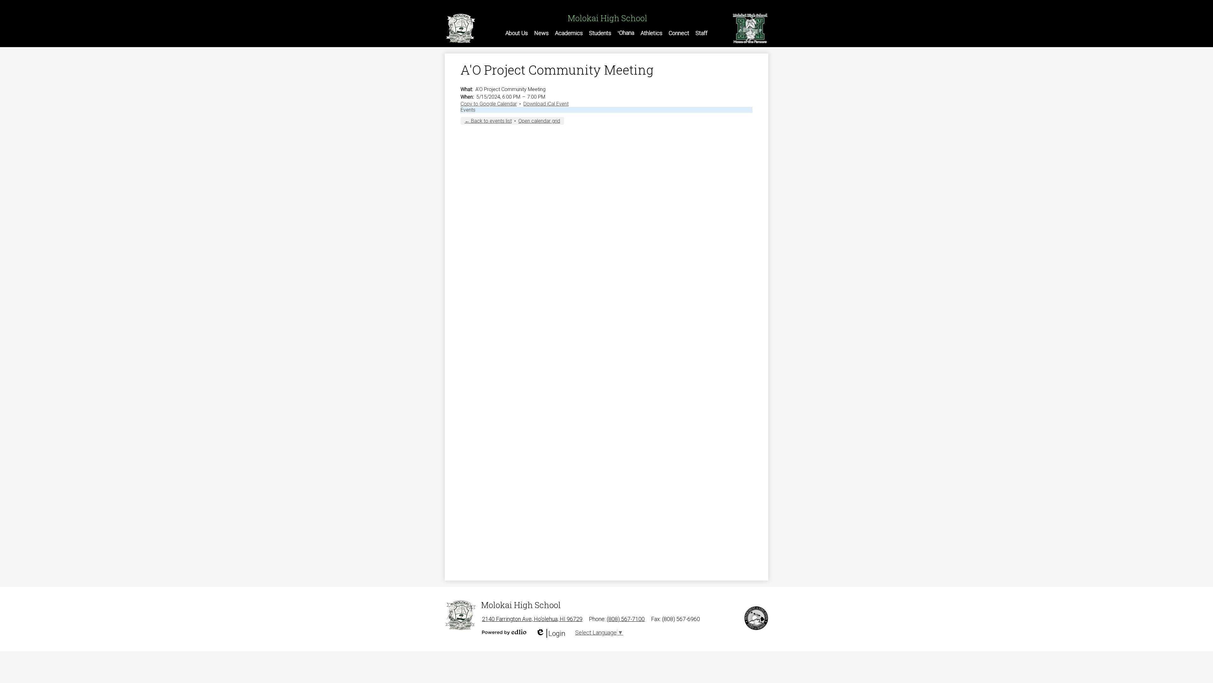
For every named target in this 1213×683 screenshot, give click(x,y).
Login (550, 633)
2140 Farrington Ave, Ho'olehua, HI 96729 (532, 619)
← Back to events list (488, 121)
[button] (516, 33)
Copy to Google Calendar (489, 104)
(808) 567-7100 (626, 619)
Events (468, 110)
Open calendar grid (539, 121)
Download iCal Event (546, 104)
